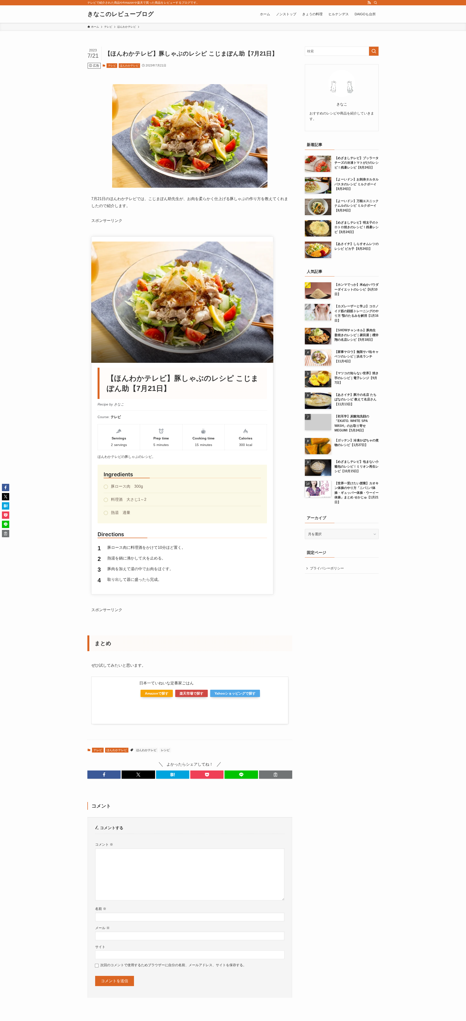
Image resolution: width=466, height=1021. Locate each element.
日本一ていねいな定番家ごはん (166, 683)
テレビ (112, 65)
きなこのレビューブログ (120, 14)
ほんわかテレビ (129, 65)
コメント (104, 844)
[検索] (375, 2)
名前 (100, 909)
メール (102, 928)
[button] (104, 774)
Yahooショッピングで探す (235, 693)
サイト (100, 947)
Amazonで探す (156, 693)
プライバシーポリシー (327, 568)
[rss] (369, 2)
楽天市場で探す (191, 693)
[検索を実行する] (374, 51)
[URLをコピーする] (275, 774)
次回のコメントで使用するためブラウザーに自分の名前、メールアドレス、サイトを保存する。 (173, 965)
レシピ (165, 750)
